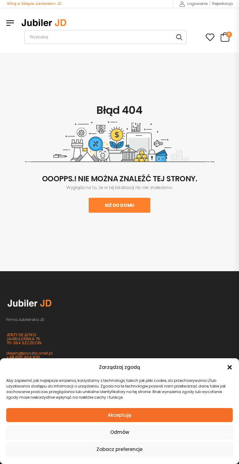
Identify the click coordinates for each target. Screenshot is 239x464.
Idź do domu (119, 205)
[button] (230, 367)
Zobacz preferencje (119, 449)
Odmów (119, 432)
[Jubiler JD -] (44, 23)
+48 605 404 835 (23, 357)
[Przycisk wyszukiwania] (179, 37)
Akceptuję (119, 415)
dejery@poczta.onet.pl (29, 353)
